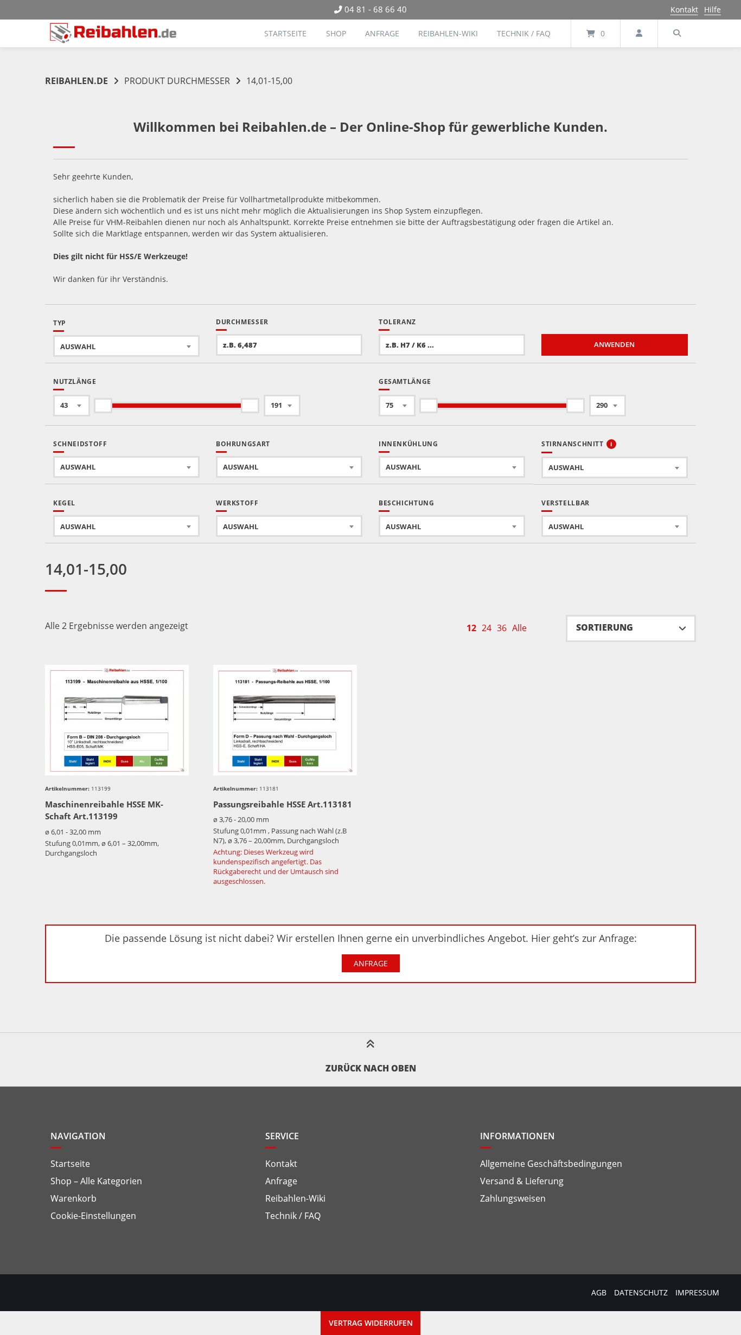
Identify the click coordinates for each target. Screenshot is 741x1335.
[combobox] (126, 346)
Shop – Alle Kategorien (96, 1181)
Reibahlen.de (76, 81)
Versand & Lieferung (522, 1181)
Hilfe (712, 9)
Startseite (285, 33)
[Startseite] (113, 33)
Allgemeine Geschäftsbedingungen (551, 1164)
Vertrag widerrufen (371, 1323)
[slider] (103, 405)
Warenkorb (73, 1198)
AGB (598, 1292)
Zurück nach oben (370, 1068)
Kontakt (684, 9)
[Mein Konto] (639, 33)
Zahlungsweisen (513, 1198)
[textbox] (126, 346)
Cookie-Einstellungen (93, 1216)
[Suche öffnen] (677, 33)
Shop (336, 33)
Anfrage (382, 33)
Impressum (697, 1292)
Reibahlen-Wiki (448, 33)
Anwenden (614, 344)
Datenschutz (641, 1292)
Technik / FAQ (524, 33)
